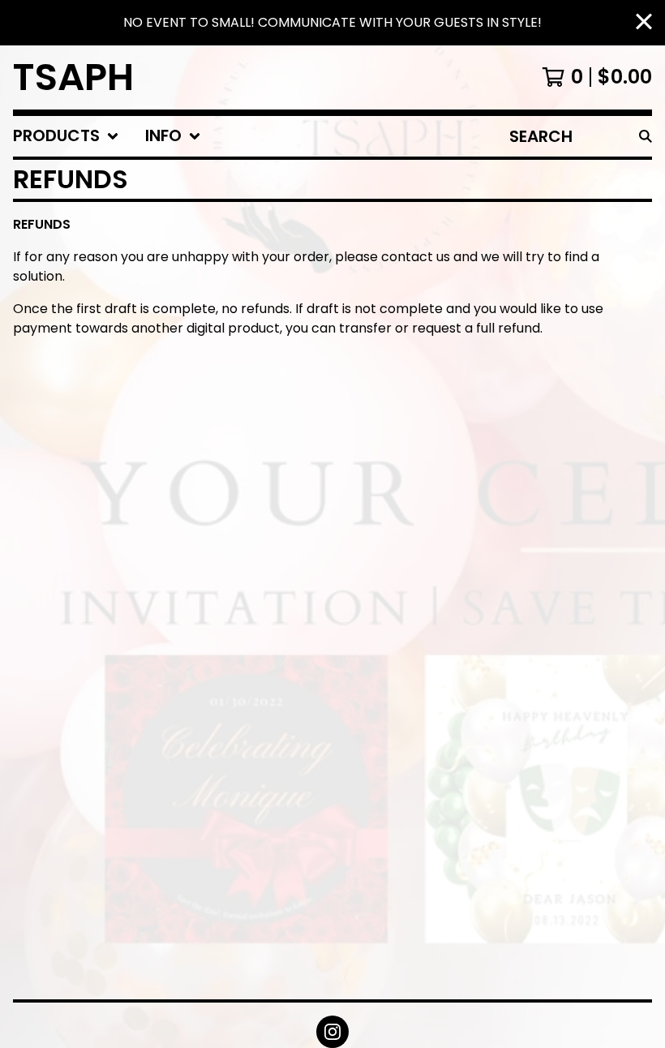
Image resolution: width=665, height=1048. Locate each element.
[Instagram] (332, 1032)
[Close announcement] (644, 23)
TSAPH (73, 77)
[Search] (646, 136)
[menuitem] (66, 136)
